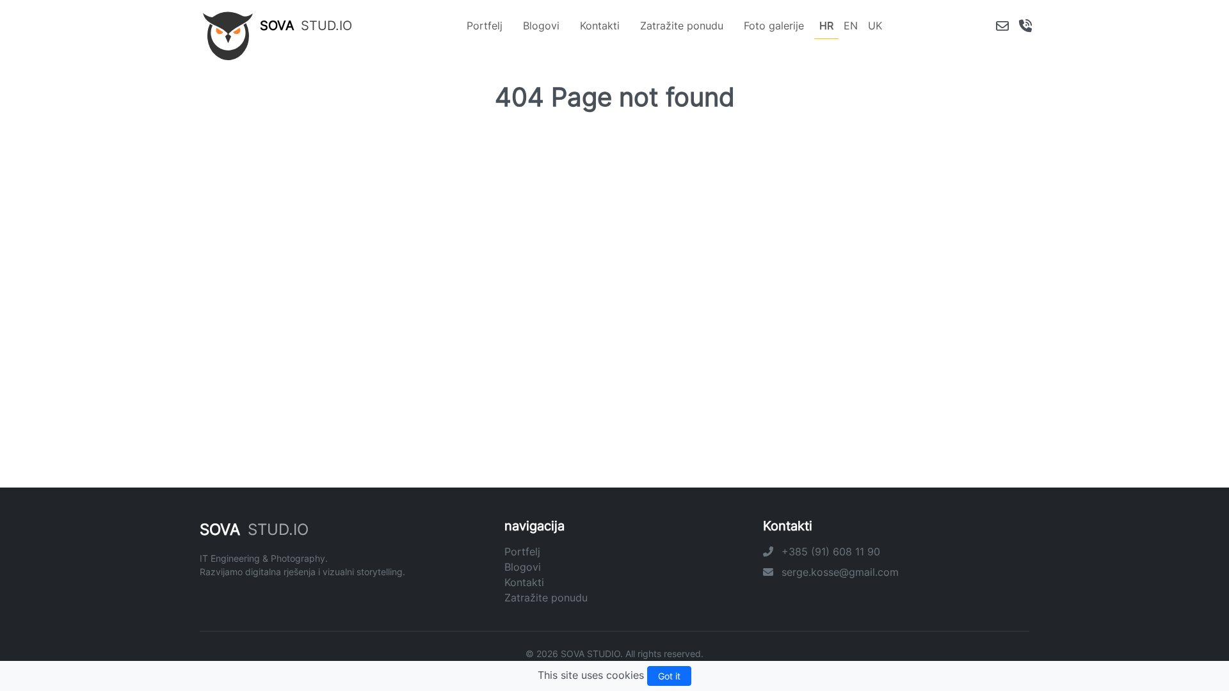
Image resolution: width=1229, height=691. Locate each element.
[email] (1002, 25)
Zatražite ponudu (681, 25)
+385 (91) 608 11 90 (829, 551)
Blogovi (541, 25)
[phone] (1025, 25)
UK (875, 25)
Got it (669, 676)
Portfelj (484, 25)
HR (826, 25)
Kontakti (600, 25)
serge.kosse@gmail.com (838, 572)
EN (851, 25)
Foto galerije (774, 25)
